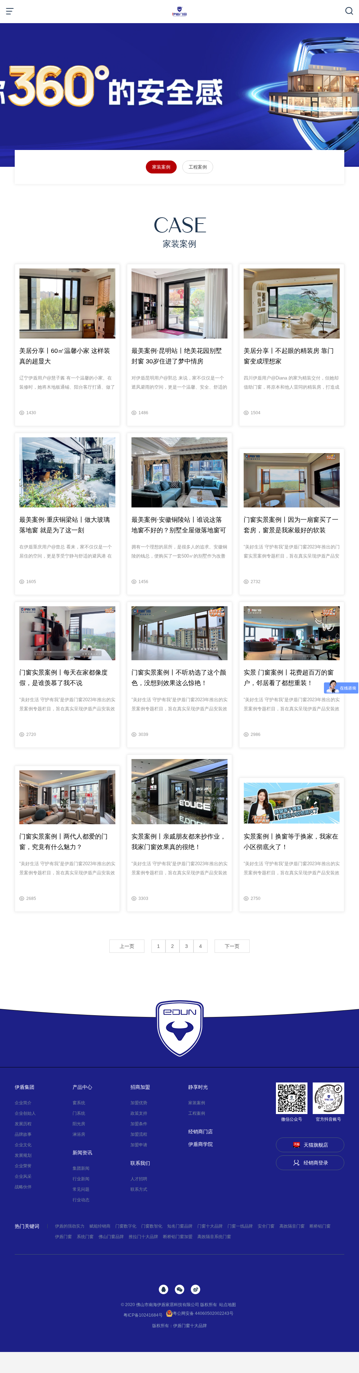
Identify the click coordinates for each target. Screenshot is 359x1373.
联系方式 (138, 1189)
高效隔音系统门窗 (214, 1236)
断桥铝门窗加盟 (177, 1236)
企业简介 (23, 1102)
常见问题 (81, 1189)
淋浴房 (79, 1134)
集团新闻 (81, 1168)
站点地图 (227, 1304)
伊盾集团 (24, 1087)
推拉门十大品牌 (143, 1236)
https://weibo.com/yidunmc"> (195, 1289)
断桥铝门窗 (320, 1226)
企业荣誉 (23, 1165)
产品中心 (82, 1087)
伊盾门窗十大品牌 (190, 1325)
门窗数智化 (151, 1226)
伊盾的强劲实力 (69, 1226)
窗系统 (79, 1102)
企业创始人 (25, 1113)
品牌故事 (23, 1134)
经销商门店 (200, 1131)
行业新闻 (81, 1178)
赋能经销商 (99, 1226)
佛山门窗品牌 (111, 1236)
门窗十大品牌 (210, 1226)
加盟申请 (138, 1144)
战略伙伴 (23, 1186)
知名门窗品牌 (179, 1226)
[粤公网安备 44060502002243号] (234, 1315)
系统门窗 (85, 1236)
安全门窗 (266, 1226)
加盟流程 (138, 1134)
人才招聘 (138, 1178)
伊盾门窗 (63, 1236)
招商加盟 (140, 1087)
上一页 (127, 946)
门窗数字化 (125, 1226)
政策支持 (138, 1113)
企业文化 (23, 1144)
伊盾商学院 (200, 1144)
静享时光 (198, 1087)
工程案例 (198, 167)
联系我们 (140, 1163)
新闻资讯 (82, 1152)
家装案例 (161, 167)
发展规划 (23, 1155)
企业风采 (23, 1176)
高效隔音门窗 (292, 1226)
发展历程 (23, 1123)
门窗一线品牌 (240, 1226)
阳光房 (79, 1123)
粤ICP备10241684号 (143, 1315)
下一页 (232, 946)
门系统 (79, 1113)
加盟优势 (138, 1102)
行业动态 (81, 1199)
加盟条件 (138, 1123)
